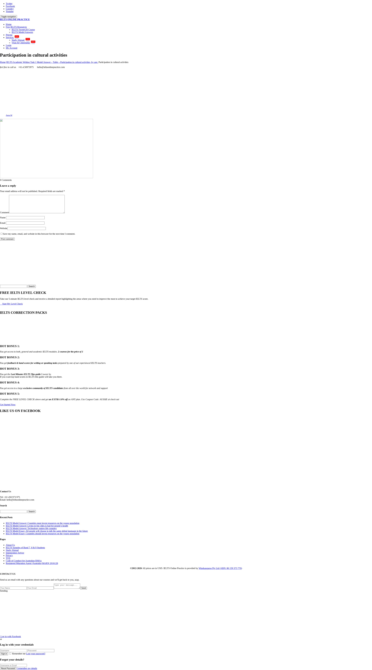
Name (3, 217)
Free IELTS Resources (16, 27)
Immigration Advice (15, 553)
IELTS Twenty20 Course (23, 29)
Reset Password (8, 668)
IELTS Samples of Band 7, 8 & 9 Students (25, 547)
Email (2, 223)
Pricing (9, 35)
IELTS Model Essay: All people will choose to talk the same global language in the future (47, 531)
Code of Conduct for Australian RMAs (24, 560)
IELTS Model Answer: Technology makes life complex (31, 528)
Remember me (19, 653)
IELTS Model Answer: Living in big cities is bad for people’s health (37, 526)
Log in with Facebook (10, 636)
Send (83, 588)
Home (8, 24)
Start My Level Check (12, 304)
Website (3, 228)
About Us (10, 545)
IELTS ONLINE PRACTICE (15, 19)
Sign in (4, 654)
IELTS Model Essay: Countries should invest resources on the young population (42, 533)
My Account (11, 48)
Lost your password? (35, 653)
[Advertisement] (87, 91)
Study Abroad (20, 40)
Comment (4, 212)
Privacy (9, 555)
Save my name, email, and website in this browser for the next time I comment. (39, 234)
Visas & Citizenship (23, 42)
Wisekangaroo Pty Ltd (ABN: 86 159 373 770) (220, 568)
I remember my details (27, 668)
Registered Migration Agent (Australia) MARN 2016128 (32, 563)
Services (12, 37)
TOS (8, 558)
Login (8, 45)
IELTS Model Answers (22, 32)
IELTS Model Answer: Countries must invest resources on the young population (42, 523)
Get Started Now (8, 404)
